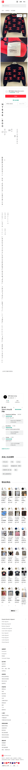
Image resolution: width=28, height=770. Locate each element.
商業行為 (21, 759)
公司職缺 (19, 758)
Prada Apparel (5, 637)
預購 (3, 691)
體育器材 (4, 730)
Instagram (4, 653)
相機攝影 (4, 742)
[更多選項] (2, 504)
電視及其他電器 (5, 678)
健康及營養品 (5, 725)
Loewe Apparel (5, 639)
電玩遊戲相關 (5, 732)
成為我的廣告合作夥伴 (6, 759)
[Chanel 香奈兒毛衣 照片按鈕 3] (14, 74)
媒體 (11, 758)
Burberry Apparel (6, 626)
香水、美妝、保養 (6, 668)
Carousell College (6, 658)
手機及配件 (4, 717)
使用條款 (13, 759)
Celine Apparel (5, 635)
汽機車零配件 (5, 700)
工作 (3, 707)
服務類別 (4, 709)
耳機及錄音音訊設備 (6, 720)
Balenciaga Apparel (6, 623)
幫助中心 (3, 758)
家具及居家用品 (5, 676)
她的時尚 (4, 666)
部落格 (3, 656)
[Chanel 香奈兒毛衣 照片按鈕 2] (14, 50)
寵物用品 (4, 683)
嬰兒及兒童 (4, 681)
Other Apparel (5, 621)
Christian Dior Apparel (7, 628)
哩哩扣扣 (4, 689)
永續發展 (15, 758)
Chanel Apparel (5, 642)
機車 (3, 705)
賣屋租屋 (4, 702)
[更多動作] (24, 15)
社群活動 (4, 696)
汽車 (3, 698)
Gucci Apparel (5, 633)
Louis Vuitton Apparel (7, 630)
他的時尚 (4, 664)
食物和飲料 (4, 728)
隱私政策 (17, 759)
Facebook (4, 651)
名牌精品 (4, 670)
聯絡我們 (8, 758)
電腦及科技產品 (5, 715)
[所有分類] (17, 1)
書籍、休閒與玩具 (6, 749)
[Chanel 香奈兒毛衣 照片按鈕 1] (14, 25)
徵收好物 (4, 693)
